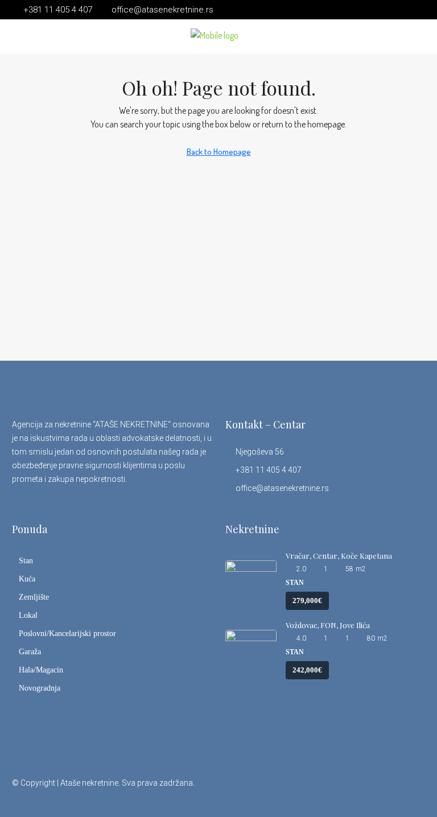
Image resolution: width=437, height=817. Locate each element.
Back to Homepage (219, 151)
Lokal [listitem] (28, 615)
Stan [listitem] (26, 560)
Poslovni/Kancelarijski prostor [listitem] (67, 633)
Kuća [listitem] (27, 579)
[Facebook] (315, 789)
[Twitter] (335, 789)
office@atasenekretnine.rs (282, 488)
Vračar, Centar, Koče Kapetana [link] (339, 555)
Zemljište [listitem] (34, 597)
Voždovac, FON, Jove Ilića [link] (328, 625)
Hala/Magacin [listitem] (41, 670)
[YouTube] (395, 789)
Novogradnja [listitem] (39, 688)
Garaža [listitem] (30, 651)
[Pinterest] (415, 789)
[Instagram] (355, 789)
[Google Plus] (375, 789)
